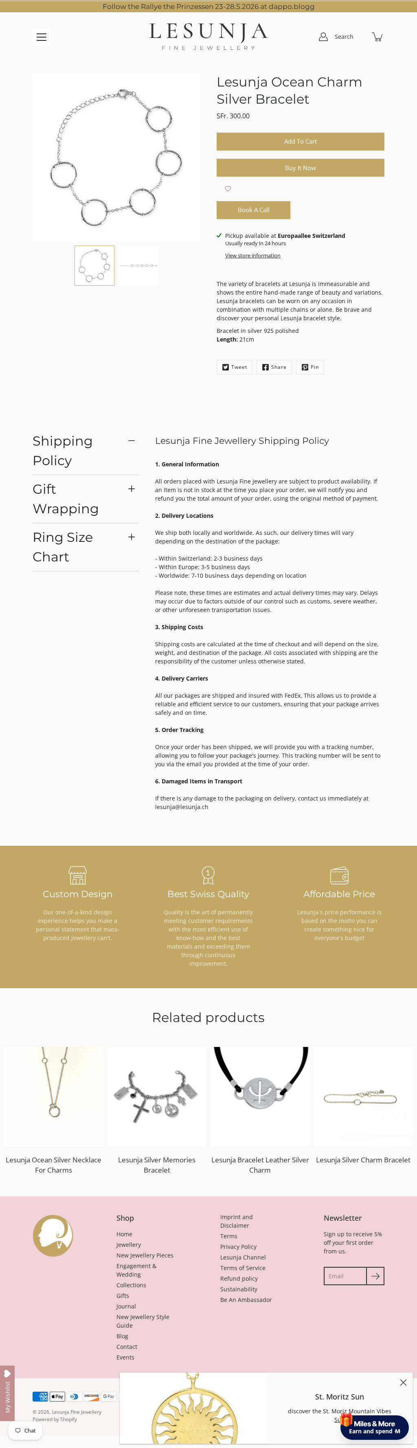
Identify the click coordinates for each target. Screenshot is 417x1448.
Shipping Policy (63, 450)
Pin (315, 367)
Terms (228, 1236)
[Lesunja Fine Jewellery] (208, 36)
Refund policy (239, 1278)
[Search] (360, 36)
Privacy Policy (238, 1247)
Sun (339, 1420)
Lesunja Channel (243, 1257)
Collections (131, 1285)
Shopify (68, 1419)
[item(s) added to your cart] (377, 36)
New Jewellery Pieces (144, 1255)
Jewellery (128, 1244)
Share (279, 367)
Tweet (239, 367)
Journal (126, 1306)
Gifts (122, 1295)
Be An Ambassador (246, 1300)
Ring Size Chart (63, 547)
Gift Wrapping (66, 499)
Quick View (53, 1096)
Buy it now (300, 168)
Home (124, 1234)
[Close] (403, 1382)
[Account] (323, 36)
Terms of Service (243, 1268)
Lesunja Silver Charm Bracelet (363, 1159)
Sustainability (238, 1289)
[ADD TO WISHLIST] (228, 189)
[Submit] (375, 1276)
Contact (126, 1346)
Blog (122, 1336)
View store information (253, 255)
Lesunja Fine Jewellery (76, 1411)
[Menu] (41, 37)
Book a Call (254, 210)
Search (344, 36)
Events (125, 1357)
